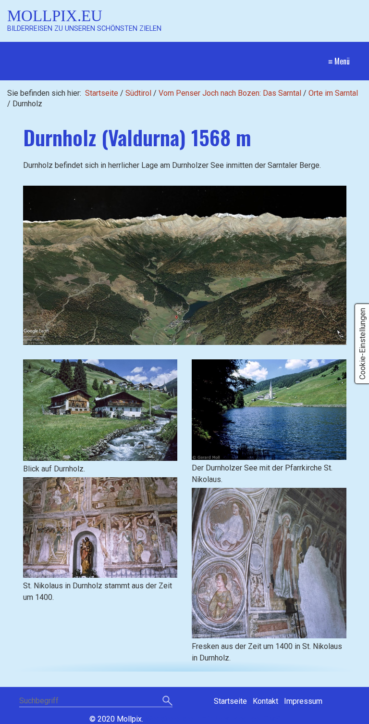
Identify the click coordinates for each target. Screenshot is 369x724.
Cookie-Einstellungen (362, 344)
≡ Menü (339, 61)
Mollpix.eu (54, 16)
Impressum (303, 701)
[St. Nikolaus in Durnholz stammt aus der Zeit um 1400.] (100, 527)
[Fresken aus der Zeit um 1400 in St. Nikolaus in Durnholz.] (269, 563)
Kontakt (265, 701)
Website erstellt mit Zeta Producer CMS (212, 719)
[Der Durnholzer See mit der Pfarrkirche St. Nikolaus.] (269, 409)
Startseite (101, 93)
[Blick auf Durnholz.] (100, 410)
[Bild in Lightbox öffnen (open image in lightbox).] (184, 265)
